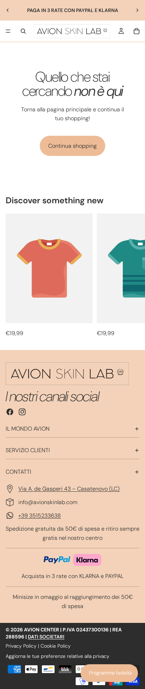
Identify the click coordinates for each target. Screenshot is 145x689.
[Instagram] (22, 412)
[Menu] (8, 31)
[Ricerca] (23, 31)
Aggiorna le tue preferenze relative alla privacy (57, 656)
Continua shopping (72, 146)
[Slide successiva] (137, 10)
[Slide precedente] (7, 10)
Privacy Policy (21, 646)
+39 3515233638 (39, 515)
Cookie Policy (55, 646)
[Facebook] (10, 412)
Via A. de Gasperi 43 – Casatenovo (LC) (69, 488)
